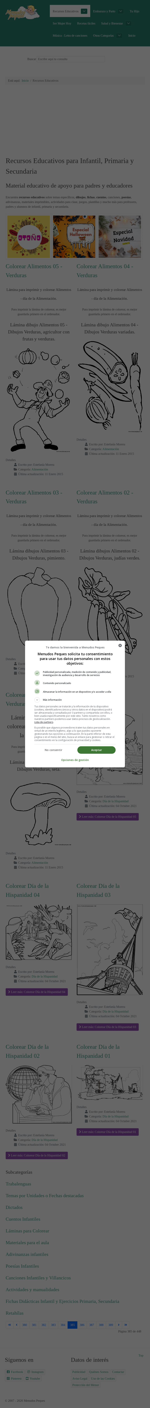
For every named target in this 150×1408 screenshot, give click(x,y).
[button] (75, 700)
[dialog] (75, 704)
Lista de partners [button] (43, 722)
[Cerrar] (120, 645)
